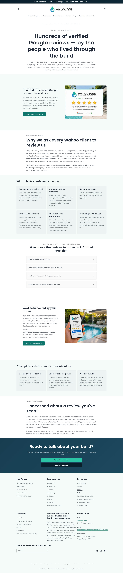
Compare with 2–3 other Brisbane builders (61, 284)
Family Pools (20, 486)
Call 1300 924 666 (61, 465)
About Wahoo (20, 518)
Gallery (79, 486)
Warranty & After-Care (23, 524)
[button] (18, 9)
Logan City (50, 489)
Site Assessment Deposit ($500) (26, 533)
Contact (19, 527)
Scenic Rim (50, 502)
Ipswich (49, 499)
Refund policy (44, 564)
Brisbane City (51, 483)
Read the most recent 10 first (61, 259)
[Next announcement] (106, 1)
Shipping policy (67, 564)
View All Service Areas (54, 505)
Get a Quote (20, 530)
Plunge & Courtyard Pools (24, 483)
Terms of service (55, 564)
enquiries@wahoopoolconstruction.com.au (92, 530)
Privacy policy (34, 564)
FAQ (78, 493)
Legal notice (77, 564)
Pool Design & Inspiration (85, 496)
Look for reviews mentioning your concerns (61, 276)
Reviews (79, 489)
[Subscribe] (47, 551)
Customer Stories (82, 505)
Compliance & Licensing (24, 521)
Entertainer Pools (21, 489)
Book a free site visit (61, 460)
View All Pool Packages (23, 496)
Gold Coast (50, 496)
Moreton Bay (51, 493)
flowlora (75, 568)
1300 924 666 (82, 520)
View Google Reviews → (34, 114)
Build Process (81, 483)
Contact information (89, 564)
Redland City (51, 486)
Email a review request (33, 343)
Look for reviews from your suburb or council (61, 267)
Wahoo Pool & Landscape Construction (54, 568)
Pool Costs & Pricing (83, 502)
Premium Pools (21, 493)
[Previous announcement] (17, 1)
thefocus (81, 568)
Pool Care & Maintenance (85, 499)
